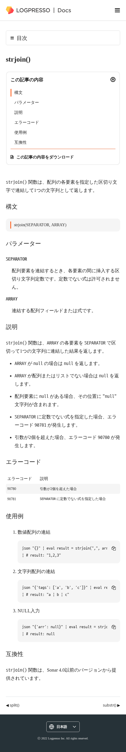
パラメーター (26, 102)
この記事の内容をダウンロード (45, 157)
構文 (18, 92)
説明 (18, 112)
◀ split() (12, 705)
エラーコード (26, 122)
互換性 (20, 142)
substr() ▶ (111, 705)
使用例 (20, 132)
